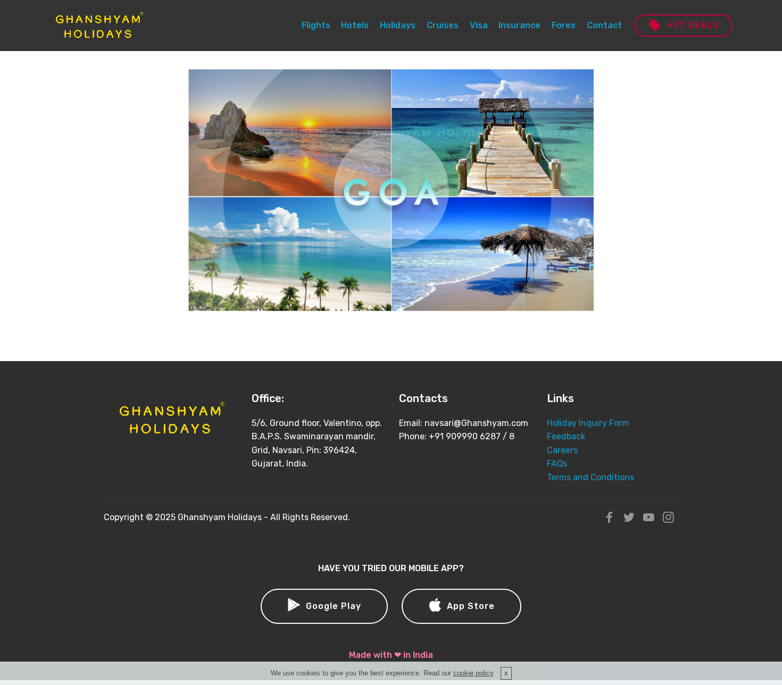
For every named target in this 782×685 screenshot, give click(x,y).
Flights (316, 25)
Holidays (397, 25)
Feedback (566, 436)
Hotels (355, 25)
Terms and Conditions (590, 477)
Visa (479, 25)
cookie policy (473, 673)
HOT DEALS (693, 25)
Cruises (443, 25)
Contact (604, 25)
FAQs (557, 463)
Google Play (333, 606)
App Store (471, 606)
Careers (562, 450)
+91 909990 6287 (465, 436)
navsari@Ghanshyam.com (476, 423)
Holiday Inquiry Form (588, 423)
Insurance (519, 25)
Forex (564, 25)
